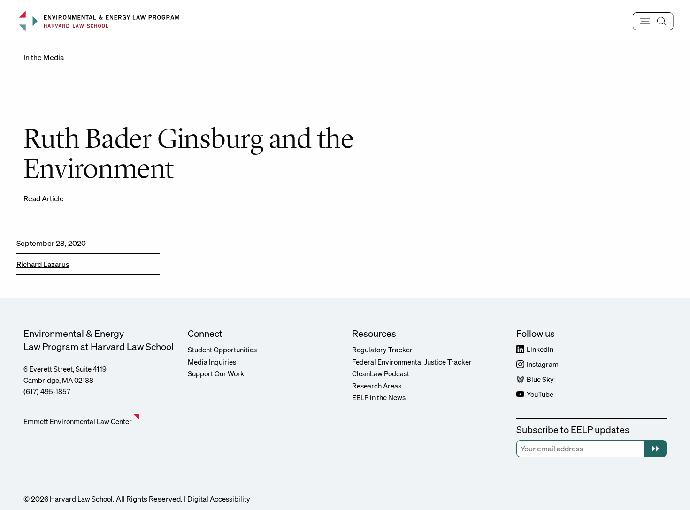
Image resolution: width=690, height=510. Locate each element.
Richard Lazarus (42, 264)
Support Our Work (216, 373)
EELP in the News (379, 397)
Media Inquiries (212, 361)
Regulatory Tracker (382, 349)
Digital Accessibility (218, 498)
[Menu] (653, 21)
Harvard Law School (81, 498)
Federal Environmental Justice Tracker (412, 361)
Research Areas (376, 385)
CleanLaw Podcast (380, 373)
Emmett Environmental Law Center (77, 421)
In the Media (43, 57)
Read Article (43, 198)
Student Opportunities (222, 349)
